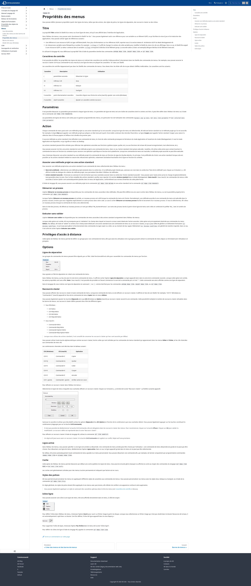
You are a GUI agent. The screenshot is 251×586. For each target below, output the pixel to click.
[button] (14, 8)
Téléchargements (96, 572)
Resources (93, 575)
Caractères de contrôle (123, 489)
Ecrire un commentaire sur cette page (57, 537)
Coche (196, 43)
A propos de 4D (169, 561)
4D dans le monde (170, 567)
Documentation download (98, 561)
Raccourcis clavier (200, 37)
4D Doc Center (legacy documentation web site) (106, 567)
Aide (91, 578)
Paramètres (196, 15)
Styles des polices (200, 46)
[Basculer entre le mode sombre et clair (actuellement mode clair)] (225, 3)
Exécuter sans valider (201, 26)
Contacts (166, 564)
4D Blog (19, 561)
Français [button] (219, 3)
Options (195, 32)
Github (19, 575)
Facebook (20, 567)
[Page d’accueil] (44, 9)
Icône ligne (198, 48)
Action (195, 18)
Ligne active (198, 40)
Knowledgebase (95, 569)
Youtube (20, 572)
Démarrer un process (201, 24)
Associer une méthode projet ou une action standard (210, 21)
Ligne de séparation (200, 35)
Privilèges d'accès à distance (201, 29)
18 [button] (209, 3)
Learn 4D (93, 564)
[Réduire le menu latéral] (14, 551)
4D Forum (20, 564)
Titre (194, 10)
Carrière (166, 569)
